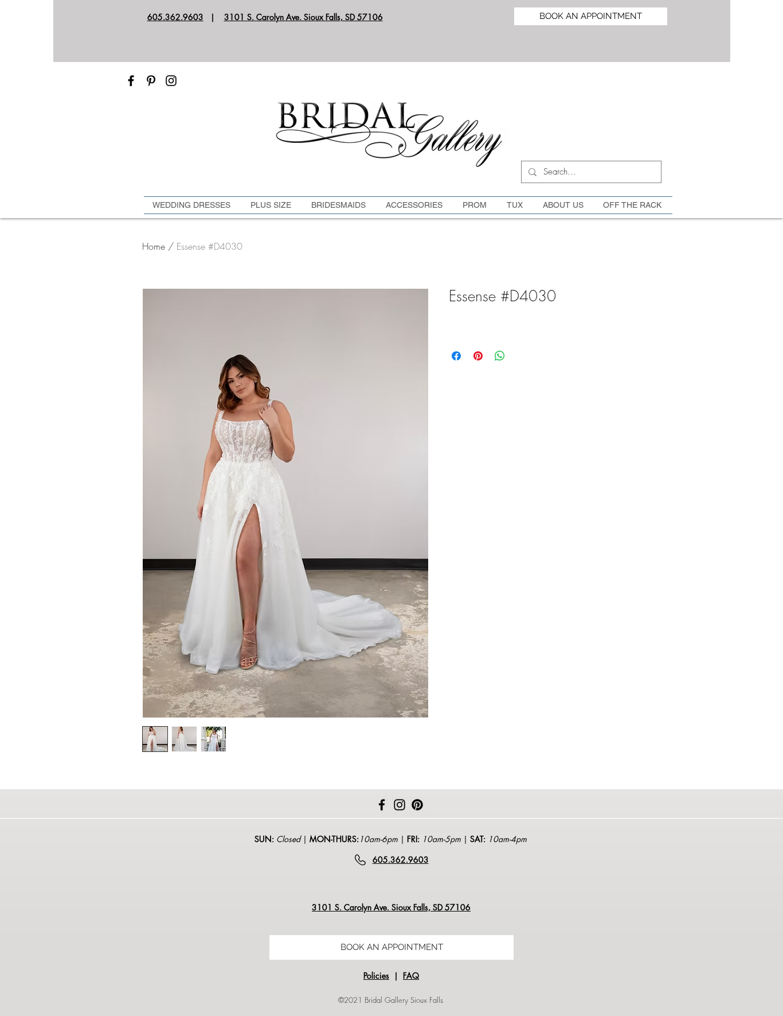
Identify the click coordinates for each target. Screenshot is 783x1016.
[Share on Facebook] (456, 356)
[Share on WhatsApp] (500, 356)
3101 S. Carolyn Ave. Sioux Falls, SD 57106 (303, 16)
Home (153, 246)
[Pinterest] (151, 80)
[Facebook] (131, 80)
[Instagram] (171, 80)
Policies (376, 975)
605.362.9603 (175, 16)
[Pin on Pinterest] (478, 356)
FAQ (411, 975)
